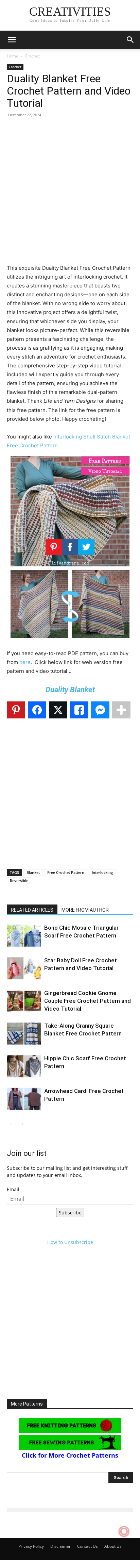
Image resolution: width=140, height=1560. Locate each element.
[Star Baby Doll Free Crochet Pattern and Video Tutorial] (24, 968)
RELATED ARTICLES (32, 910)
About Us (113, 1546)
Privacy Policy (31, 1546)
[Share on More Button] (121, 709)
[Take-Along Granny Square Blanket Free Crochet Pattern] (24, 1033)
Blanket (33, 872)
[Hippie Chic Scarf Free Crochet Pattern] (24, 1066)
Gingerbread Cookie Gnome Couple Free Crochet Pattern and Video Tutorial (87, 1001)
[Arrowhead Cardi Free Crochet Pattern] (24, 1099)
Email (13, 1189)
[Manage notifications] (124, 1531)
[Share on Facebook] (37, 709)
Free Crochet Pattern (65, 872)
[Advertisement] (70, 193)
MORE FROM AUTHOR (85, 910)
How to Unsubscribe (70, 1242)
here (25, 662)
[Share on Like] (79, 709)
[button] (11, 40)
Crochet (32, 56)
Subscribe (70, 1212)
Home (12, 56)
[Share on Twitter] (58, 709)
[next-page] (22, 1124)
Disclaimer (60, 1546)
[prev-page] (11, 1124)
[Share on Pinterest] (16, 709)
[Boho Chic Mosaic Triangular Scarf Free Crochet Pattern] (24, 935)
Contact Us (87, 1546)
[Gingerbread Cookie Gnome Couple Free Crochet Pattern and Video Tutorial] (24, 1001)
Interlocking (102, 872)
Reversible (19, 880)
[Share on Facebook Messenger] (100, 709)
